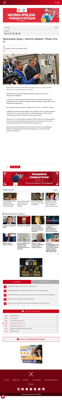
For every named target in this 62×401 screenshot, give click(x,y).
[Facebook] (22, 389)
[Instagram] (27, 389)
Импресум (16, 380)
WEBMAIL (31, 384)
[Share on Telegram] (11, 33)
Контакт (26, 380)
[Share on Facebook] (8, 33)
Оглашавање (36, 380)
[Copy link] (5, 33)
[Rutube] (35, 389)
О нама (6, 380)
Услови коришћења (51, 380)
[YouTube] (18, 389)
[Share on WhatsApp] (16, 33)
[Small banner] (31, 267)
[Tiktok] (39, 389)
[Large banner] (31, 15)
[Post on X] (14, 33)
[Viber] (43, 389)
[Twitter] (31, 389)
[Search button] (55, 2)
